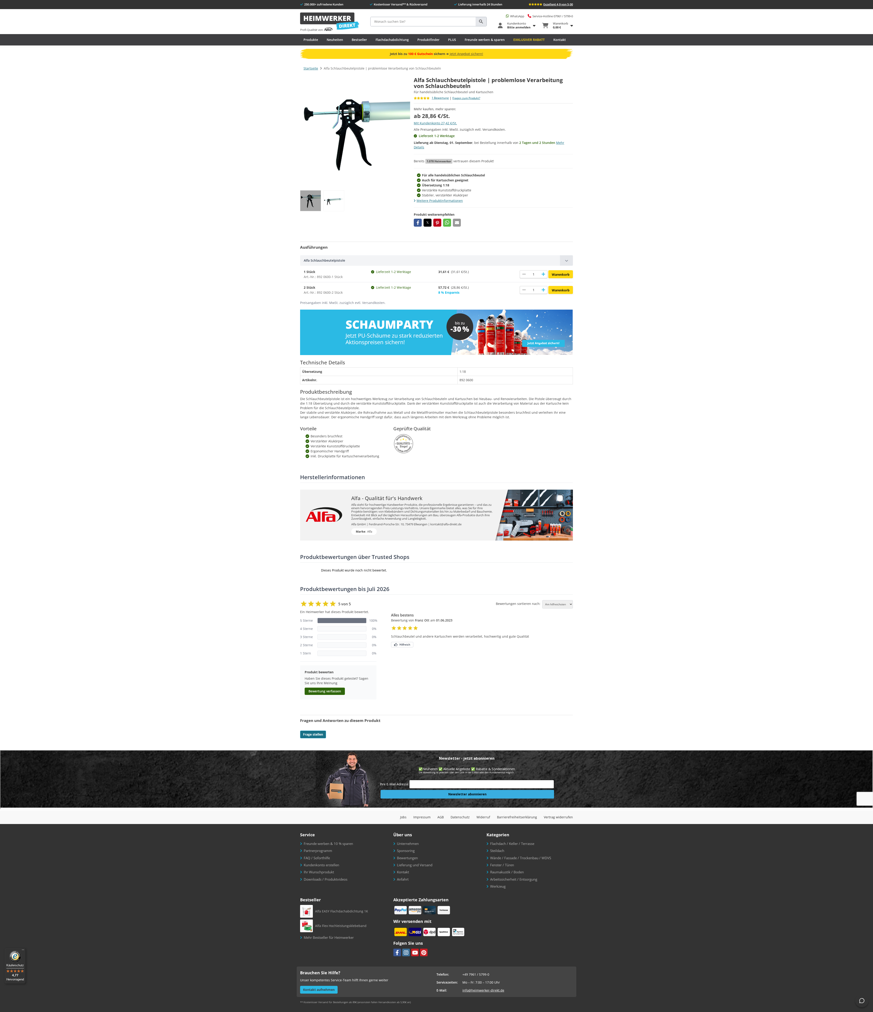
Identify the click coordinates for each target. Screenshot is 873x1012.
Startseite (311, 68)
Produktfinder (428, 40)
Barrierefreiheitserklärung (517, 817)
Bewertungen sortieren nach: (518, 604)
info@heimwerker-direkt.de (483, 990)
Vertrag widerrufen (558, 817)
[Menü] (23, 951)
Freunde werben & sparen (485, 40)
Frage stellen (313, 734)
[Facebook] (397, 952)
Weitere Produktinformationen (439, 200)
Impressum (422, 817)
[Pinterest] (424, 952)
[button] (418, 223)
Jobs (403, 817)
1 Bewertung (440, 98)
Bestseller (359, 40)
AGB (440, 817)
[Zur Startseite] (329, 22)
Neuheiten (335, 40)
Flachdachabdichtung (392, 40)
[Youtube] (415, 952)
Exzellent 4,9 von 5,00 (558, 4)
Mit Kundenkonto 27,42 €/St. (435, 123)
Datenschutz (460, 817)
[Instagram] (406, 952)
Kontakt (559, 40)
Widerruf (483, 817)
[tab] (436, 260)
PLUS (452, 40)
